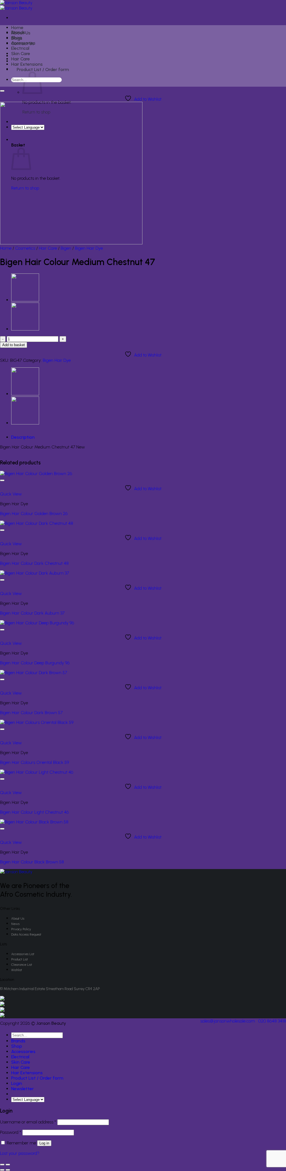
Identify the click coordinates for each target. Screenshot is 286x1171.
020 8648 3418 (272, 1021)
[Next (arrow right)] (8, 1170)
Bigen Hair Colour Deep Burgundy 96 (35, 662)
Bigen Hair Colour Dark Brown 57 (31, 712)
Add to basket (13, 345)
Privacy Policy (21, 929)
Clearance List (21, 965)
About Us (17, 918)
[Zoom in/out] (8, 1164)
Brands (18, 32)
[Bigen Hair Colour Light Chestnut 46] (36, 772)
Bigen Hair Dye (89, 248)
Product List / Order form (43, 69)
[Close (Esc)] (2, 1164)
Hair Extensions (27, 64)
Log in (44, 1143)
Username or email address (28, 1122)
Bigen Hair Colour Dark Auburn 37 (32, 613)
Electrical (20, 48)
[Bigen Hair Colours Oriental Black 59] (36, 722)
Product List (19, 959)
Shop (16, 37)
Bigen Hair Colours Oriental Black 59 (34, 762)
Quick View (11, 494)
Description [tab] (23, 437)
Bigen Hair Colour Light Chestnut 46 (34, 812)
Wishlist (16, 970)
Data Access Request (26, 934)
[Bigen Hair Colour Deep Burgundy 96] (37, 622)
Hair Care (20, 59)
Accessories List (22, 954)
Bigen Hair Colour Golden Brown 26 (34, 513)
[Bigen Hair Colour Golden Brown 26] (36, 473)
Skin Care (20, 53)
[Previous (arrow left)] (2, 1170)
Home (17, 27)
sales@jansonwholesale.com (227, 1021)
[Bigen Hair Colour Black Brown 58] (34, 822)
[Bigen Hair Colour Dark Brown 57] (25, 300)
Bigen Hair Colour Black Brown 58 (32, 862)
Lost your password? (19, 1153)
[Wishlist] (2, 91)
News (15, 924)
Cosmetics (25, 248)
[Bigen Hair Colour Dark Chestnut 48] (36, 523)
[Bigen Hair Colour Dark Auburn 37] (25, 329)
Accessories (23, 43)
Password (10, 1132)
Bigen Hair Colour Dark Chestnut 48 (34, 563)
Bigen (66, 248)
